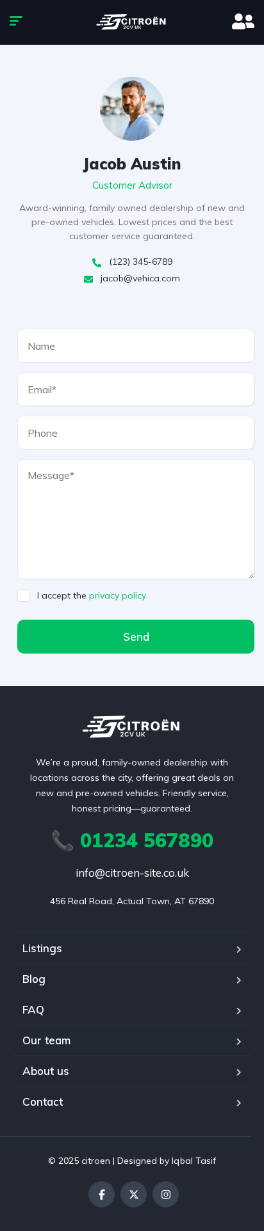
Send (136, 636)
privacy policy (117, 595)
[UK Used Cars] (132, 22)
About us (45, 1071)
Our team (46, 1040)
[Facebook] (101, 1194)
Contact (42, 1101)
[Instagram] (166, 1194)
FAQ (33, 1009)
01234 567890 (132, 840)
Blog (33, 978)
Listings (42, 948)
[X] (133, 1194)
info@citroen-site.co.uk (132, 872)
